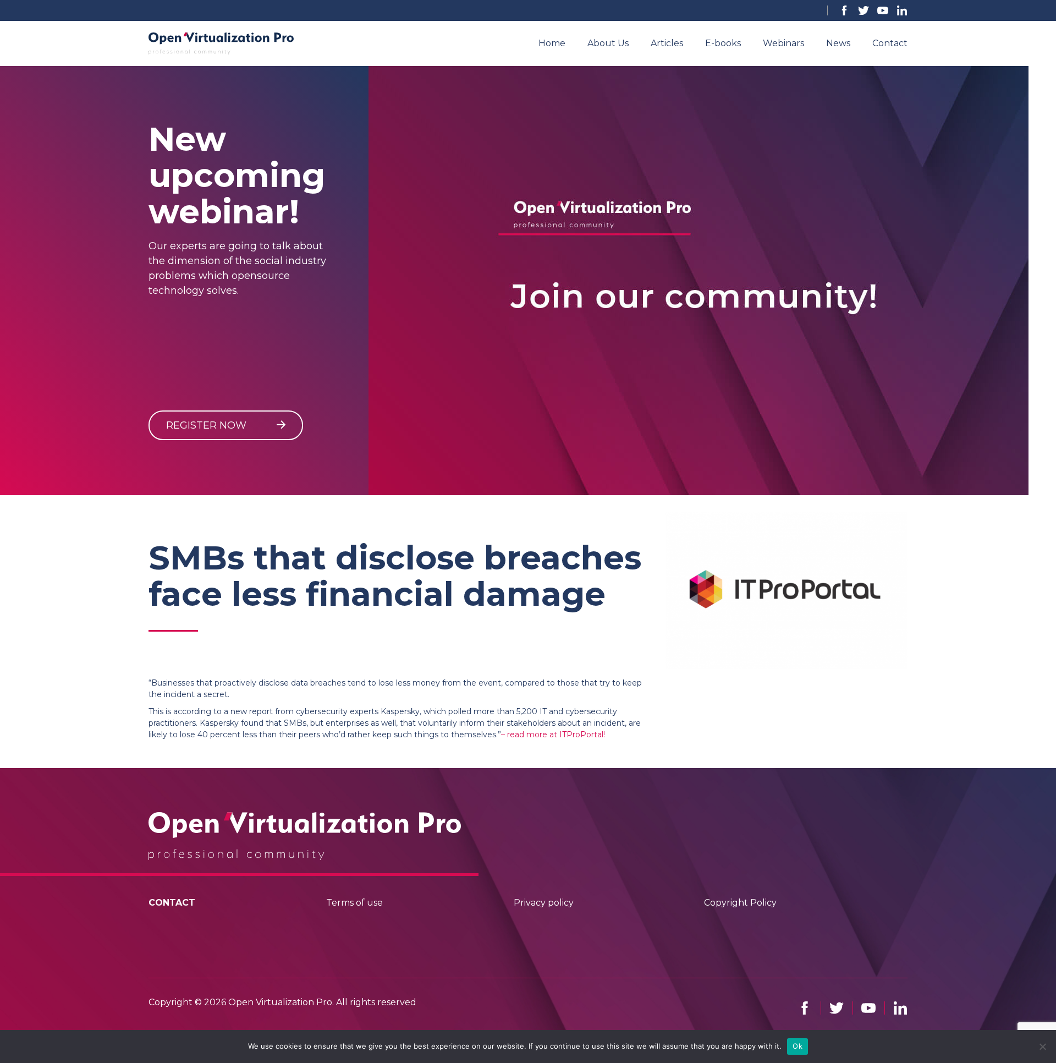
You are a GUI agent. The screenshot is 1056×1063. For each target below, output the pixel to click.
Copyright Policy (740, 902)
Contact (890, 43)
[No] (1042, 1046)
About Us (608, 43)
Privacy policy (544, 902)
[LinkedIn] (902, 10)
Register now (207, 425)
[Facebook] (844, 10)
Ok (797, 1046)
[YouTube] (882, 10)
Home (551, 43)
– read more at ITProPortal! (553, 734)
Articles (667, 43)
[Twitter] (863, 10)
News (838, 43)
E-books (723, 43)
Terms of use (354, 902)
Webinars (783, 43)
